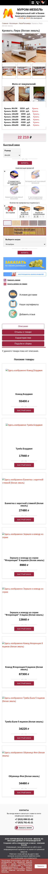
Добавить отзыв (27, 314)
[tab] (23, 326)
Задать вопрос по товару (17, 284)
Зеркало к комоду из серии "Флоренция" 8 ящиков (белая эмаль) (24, 559)
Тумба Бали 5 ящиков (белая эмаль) (24, 722)
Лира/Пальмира (25, 23)
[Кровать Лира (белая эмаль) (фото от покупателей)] (9, 94)
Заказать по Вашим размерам (24, 263)
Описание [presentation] (23, 326)
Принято (40, 866)
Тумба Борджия (24, 449)
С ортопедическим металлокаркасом (35, 198)
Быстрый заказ (11, 145)
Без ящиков (10, 212)
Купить (24, 163)
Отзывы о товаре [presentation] (23, 332)
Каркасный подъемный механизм (14, 198)
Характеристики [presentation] (23, 338)
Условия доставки (28, 295)
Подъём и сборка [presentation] (23, 344)
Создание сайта (9, 843)
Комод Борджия (24, 394)
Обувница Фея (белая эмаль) (24, 776)
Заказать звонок (13, 280)
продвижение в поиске (27, 843)
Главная (5, 23)
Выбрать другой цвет (24, 229)
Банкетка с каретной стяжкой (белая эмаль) (24, 504)
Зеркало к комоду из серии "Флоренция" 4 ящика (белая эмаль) (24, 613)
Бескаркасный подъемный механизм (35, 182)
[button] (43, 71)
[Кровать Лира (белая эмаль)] (9, 71)
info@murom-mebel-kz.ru (24, 816)
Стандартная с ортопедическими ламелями (14, 182)
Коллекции (13, 23)
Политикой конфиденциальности (16, 866)
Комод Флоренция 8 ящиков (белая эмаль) (24, 668)
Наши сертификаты (29, 304)
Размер (8, 151)
